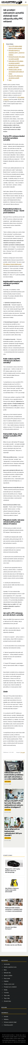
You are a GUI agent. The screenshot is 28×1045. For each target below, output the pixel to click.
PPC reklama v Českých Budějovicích (12, 264)
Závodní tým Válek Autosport (11, 928)
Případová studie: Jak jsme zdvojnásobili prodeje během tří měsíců (16, 72)
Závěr (10, 80)
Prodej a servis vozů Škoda (13, 945)
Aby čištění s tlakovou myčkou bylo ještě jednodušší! (12, 889)
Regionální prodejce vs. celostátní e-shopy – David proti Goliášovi (16, 52)
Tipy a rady (22, 752)
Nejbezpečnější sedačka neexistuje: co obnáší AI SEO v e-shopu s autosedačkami (13, 909)
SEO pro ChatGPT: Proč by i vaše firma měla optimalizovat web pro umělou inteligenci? (13, 804)
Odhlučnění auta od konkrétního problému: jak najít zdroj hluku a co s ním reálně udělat (13, 775)
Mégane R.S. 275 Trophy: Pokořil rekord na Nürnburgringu (12, 870)
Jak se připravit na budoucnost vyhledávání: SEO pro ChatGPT (13, 832)
